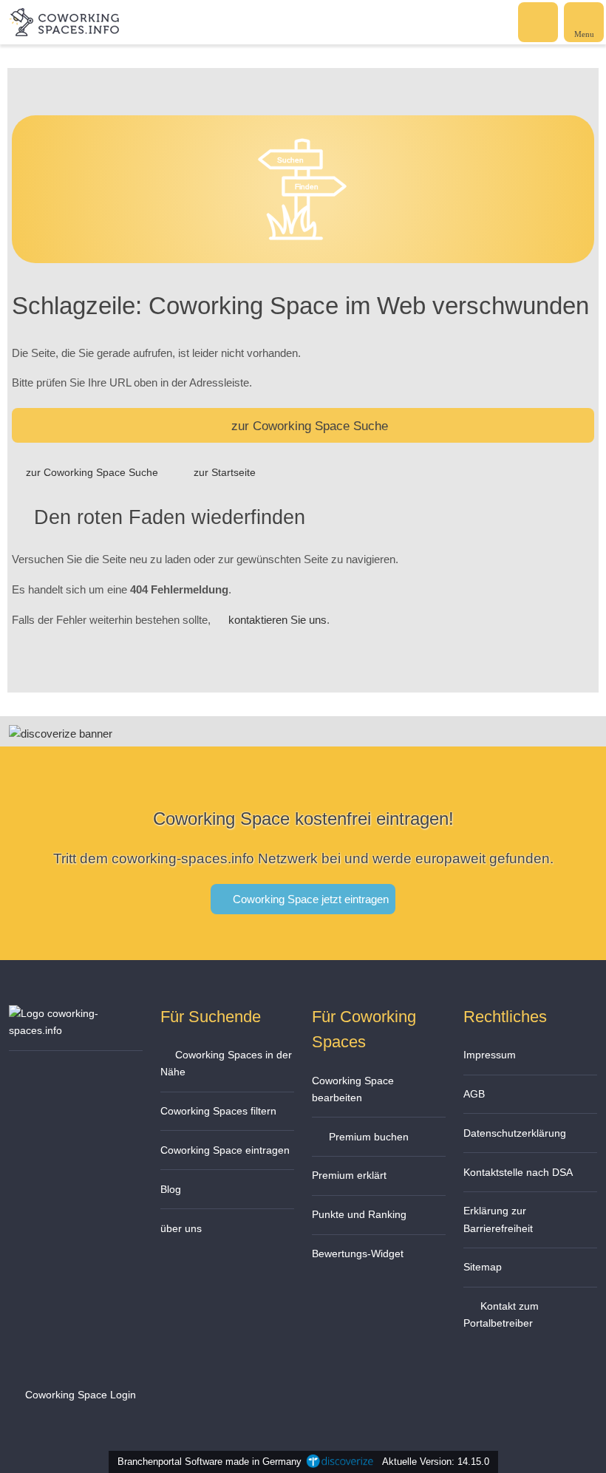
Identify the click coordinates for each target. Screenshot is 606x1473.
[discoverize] (60, 733)
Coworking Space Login (79, 1395)
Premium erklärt (349, 1175)
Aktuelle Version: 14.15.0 (435, 1461)
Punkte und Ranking (359, 1214)
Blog (170, 1189)
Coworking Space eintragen (225, 1150)
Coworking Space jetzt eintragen (309, 899)
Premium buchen (367, 1137)
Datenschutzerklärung (514, 1133)
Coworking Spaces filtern (218, 1111)
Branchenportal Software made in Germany (206, 1461)
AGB (474, 1094)
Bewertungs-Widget (358, 1253)
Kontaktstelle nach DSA (518, 1172)
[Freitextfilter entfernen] (538, 21)
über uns (181, 1228)
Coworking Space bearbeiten (353, 1089)
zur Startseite (225, 472)
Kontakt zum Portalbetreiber (501, 1314)
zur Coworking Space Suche (309, 425)
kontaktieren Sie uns (277, 619)
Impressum (489, 1055)
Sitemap (482, 1267)
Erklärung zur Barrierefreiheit (498, 1219)
